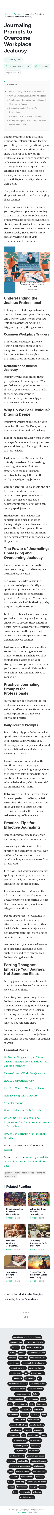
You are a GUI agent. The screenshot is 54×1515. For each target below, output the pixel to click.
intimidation (13, 1414)
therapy (33, 1487)
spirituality (20, 1482)
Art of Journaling (13, 1103)
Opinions (17, 14)
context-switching (18, 1368)
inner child (41, 1404)
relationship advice (38, 1461)
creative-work (15, 1373)
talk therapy (22, 1487)
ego (39, 1378)
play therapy (21, 1451)
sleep (10, 1482)
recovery (11, 1461)
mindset (28, 1430)
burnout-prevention (36, 1353)
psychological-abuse (35, 1456)
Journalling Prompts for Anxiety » (21, 1299)
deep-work (17, 1378)
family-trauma (32, 1399)
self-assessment (22, 1471)
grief (10, 1404)
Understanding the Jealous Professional (26, 91)
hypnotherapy (21, 1404)
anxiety (12, 1353)
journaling (41, 1173)
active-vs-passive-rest (34, 1342)
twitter (8, 1149)
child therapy (14, 1363)
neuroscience (13, 1435)
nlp (23, 1435)
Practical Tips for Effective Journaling (25, 116)
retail (11, 1471)
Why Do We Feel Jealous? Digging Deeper (27, 96)
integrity (14, 1409)
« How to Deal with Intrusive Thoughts (23, 1294)
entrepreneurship (23, 1394)
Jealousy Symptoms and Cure (20, 1095)
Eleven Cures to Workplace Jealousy (24, 1073)
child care (23, 1358)
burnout (22, 1353)
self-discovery (27, 1477)
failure (35, 1394)
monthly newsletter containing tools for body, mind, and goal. (27, 1161)
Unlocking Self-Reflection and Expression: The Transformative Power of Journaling (26, 1122)
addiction (15, 1347)
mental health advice (18, 1425)
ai (23, 1347)
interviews (38, 1409)
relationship (23, 1461)
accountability (16, 1342)
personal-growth (21, 1446)
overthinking (33, 1435)
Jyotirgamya (22, 1512)
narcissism (38, 1430)
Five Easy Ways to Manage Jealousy (24, 1088)
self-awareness (39, 1471)
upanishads (25, 1492)
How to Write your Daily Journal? (22, 1110)
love (44, 1414)
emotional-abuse (18, 1389)
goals (43, 1399)
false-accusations (16, 1399)
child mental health (37, 1358)
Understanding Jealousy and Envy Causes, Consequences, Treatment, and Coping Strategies (26, 1061)
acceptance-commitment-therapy (27, 1337)
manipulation (20, 1420)
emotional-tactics (35, 1389)
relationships (39, 1466)
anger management (35, 1347)
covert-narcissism (36, 1368)
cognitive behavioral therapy (33, 1363)
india (32, 1404)
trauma (42, 1487)
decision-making (37, 1373)
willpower (37, 1492)
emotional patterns (37, 1383)
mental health (33, 1420)
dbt (26, 1373)
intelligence (26, 1409)
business (12, 1358)
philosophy (35, 1446)
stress (11, 1487)
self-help (40, 1477)
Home (7, 14)
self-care (14, 1477)
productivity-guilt (17, 1456)
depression (30, 1378)
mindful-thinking (37, 1425)
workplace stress (27, 1497)
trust (15, 1492)
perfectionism (35, 1440)
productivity (10, 1176)
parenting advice (19, 1440)
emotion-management (18, 1383)
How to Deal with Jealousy (19, 1080)
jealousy (8, 1173)
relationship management (20, 1466)
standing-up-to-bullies (37, 1482)
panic (44, 1435)
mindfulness (16, 1430)
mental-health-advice (24, 1173)
